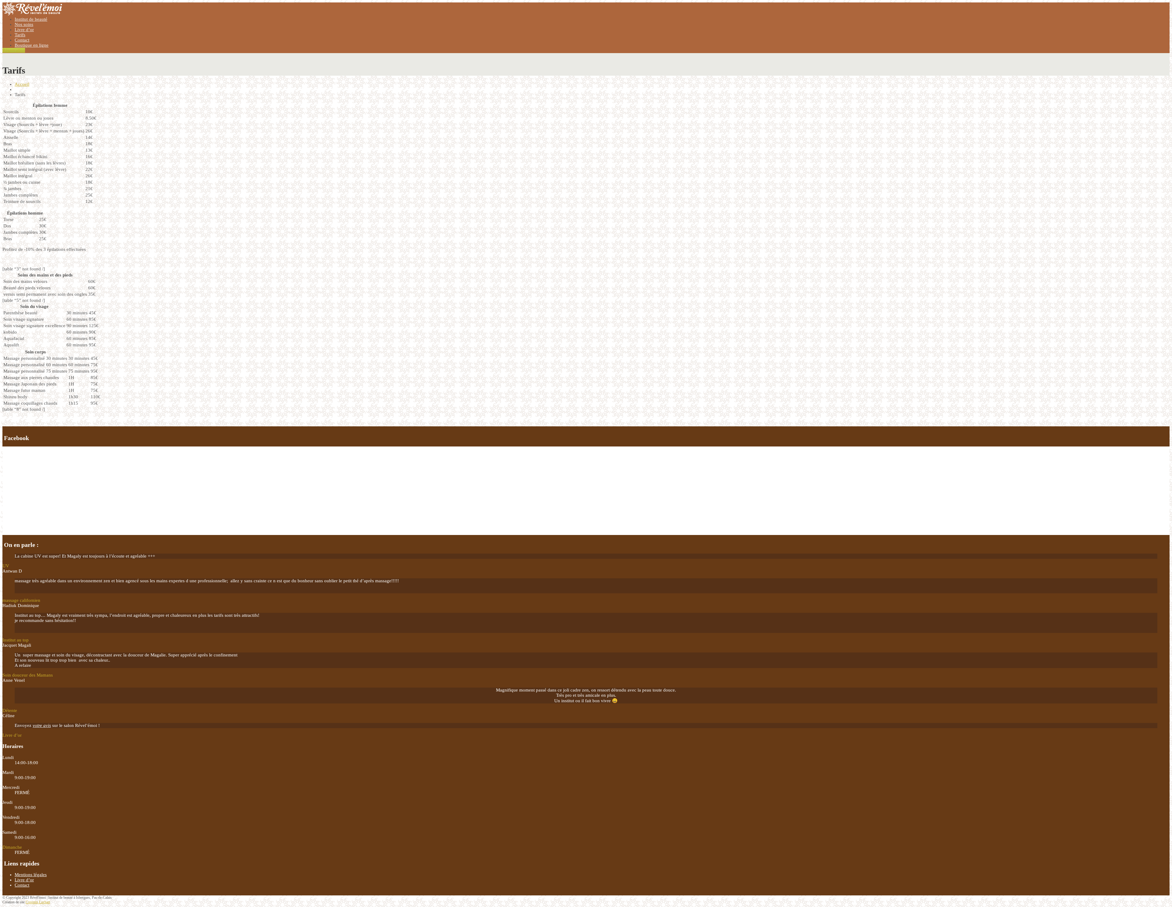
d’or (24, 29)
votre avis (42, 725)
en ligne (32, 45)
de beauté (31, 19)
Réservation (13, 50)
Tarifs (20, 34)
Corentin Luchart (38, 902)
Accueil (22, 84)
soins (24, 24)
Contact (22, 40)
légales (31, 874)
